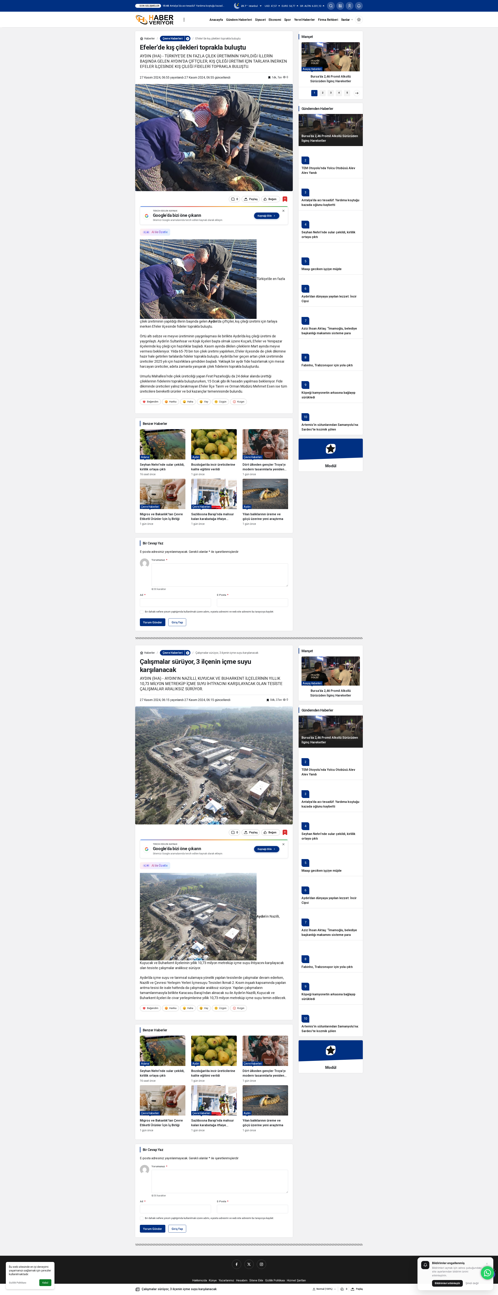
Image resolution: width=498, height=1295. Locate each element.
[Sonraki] (357, 93)
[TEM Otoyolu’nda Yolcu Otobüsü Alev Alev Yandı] (331, 162)
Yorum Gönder (152, 622)
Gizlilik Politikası (17, 1282)
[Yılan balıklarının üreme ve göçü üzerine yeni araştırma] (265, 502)
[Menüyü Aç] (184, 20)
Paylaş (359, 1289)
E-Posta (222, 594)
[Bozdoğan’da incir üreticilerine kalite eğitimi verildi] (214, 452)
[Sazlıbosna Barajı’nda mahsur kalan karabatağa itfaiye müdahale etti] (214, 502)
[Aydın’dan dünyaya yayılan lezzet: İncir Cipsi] (331, 290)
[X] (249, 1264)
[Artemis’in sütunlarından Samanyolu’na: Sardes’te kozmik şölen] (331, 419)
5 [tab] (347, 92)
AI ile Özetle (159, 232)
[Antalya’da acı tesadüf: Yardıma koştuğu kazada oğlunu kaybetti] (331, 194)
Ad (143, 594)
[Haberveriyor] (156, 19)
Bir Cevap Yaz (153, 543)
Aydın (212, 321)
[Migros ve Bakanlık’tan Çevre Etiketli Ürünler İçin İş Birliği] (162, 502)
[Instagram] (261, 1264)
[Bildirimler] (359, 6)
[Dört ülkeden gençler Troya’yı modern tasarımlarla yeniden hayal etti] (265, 452)
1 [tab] (314, 92)
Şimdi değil (472, 1283)
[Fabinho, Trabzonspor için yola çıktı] (331, 355)
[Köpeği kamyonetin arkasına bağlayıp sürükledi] (331, 387)
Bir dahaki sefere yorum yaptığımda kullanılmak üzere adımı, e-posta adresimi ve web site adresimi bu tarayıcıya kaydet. (209, 611)
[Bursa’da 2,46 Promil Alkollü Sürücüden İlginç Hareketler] (331, 64)
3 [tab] (330, 92)
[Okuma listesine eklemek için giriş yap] (285, 199)
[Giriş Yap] (349, 6)
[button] (340, 6)
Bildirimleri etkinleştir (447, 1283)
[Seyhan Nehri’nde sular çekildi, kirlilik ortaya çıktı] (162, 452)
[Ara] (331, 6)
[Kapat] (283, 210)
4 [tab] (339, 92)
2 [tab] (322, 92)
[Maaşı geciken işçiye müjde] (331, 258)
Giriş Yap (177, 622)
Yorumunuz (159, 559)
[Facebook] (236, 1264)
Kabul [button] (45, 1282)
